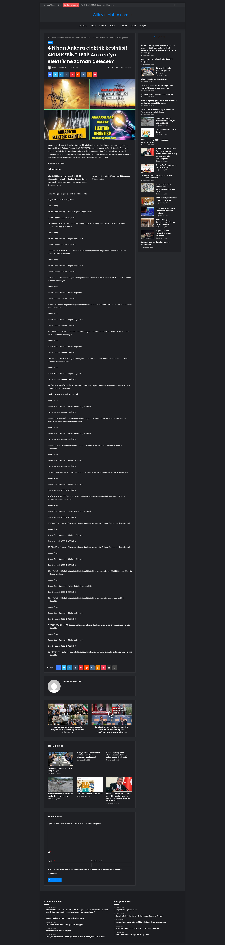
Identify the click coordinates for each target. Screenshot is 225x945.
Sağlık (112, 26)
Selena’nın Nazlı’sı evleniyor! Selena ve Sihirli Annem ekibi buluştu (157, 110)
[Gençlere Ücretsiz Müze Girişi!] (90, 784)
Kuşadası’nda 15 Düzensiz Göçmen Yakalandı (163, 233)
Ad (49, 852)
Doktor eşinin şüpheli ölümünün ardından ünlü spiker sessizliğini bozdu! (116, 754)
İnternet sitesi (96, 861)
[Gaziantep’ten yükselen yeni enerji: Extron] (147, 168)
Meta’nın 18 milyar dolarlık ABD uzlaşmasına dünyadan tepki (166, 188)
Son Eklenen (159, 37)
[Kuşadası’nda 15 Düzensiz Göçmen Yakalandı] (147, 234)
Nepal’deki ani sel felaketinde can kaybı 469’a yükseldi (60, 795)
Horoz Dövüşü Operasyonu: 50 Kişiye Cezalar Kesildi (165, 222)
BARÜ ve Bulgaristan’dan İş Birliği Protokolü (166, 199)
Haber (93, 26)
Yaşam (133, 26)
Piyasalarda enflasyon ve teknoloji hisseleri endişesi (165, 210)
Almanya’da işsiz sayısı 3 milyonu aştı (157, 94)
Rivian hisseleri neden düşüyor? (154, 79)
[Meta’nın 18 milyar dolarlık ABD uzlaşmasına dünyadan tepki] (147, 187)
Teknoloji (122, 26)
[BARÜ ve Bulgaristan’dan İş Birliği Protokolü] (147, 201)
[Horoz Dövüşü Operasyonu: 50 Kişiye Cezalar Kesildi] (147, 222)
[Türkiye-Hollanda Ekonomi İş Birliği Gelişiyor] (60, 759)
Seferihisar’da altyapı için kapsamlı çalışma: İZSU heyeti (156, 176)
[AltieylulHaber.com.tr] (112, 15)
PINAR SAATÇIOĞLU (59, 68)
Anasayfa (83, 26)
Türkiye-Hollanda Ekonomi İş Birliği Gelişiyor (96, 5)
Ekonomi (102, 26)
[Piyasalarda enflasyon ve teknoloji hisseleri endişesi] (147, 211)
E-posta (51, 861)
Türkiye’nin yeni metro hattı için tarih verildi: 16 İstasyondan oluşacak (88, 754)
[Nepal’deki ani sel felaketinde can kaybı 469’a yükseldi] (60, 784)
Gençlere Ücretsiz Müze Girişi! (89, 794)
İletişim (142, 26)
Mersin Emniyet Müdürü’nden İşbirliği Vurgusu (111, 176)
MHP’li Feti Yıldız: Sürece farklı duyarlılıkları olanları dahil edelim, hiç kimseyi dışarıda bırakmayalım (118, 797)
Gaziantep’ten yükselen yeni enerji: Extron (166, 166)
